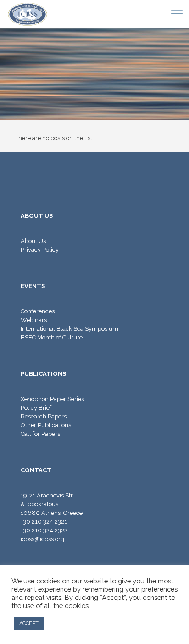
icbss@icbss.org (42, 539)
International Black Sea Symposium (69, 328)
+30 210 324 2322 (44, 530)
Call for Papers (40, 433)
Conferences (38, 311)
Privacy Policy (40, 249)
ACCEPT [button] (29, 624)
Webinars (34, 319)
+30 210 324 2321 (44, 521)
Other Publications (46, 425)
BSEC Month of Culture (52, 337)
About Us (33, 240)
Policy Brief (36, 407)
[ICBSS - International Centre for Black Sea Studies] (27, 13)
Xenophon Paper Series (52, 398)
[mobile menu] (176, 14)
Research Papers (44, 416)
